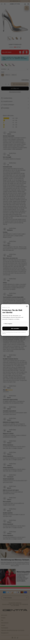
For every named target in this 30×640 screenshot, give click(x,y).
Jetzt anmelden (15, 328)
